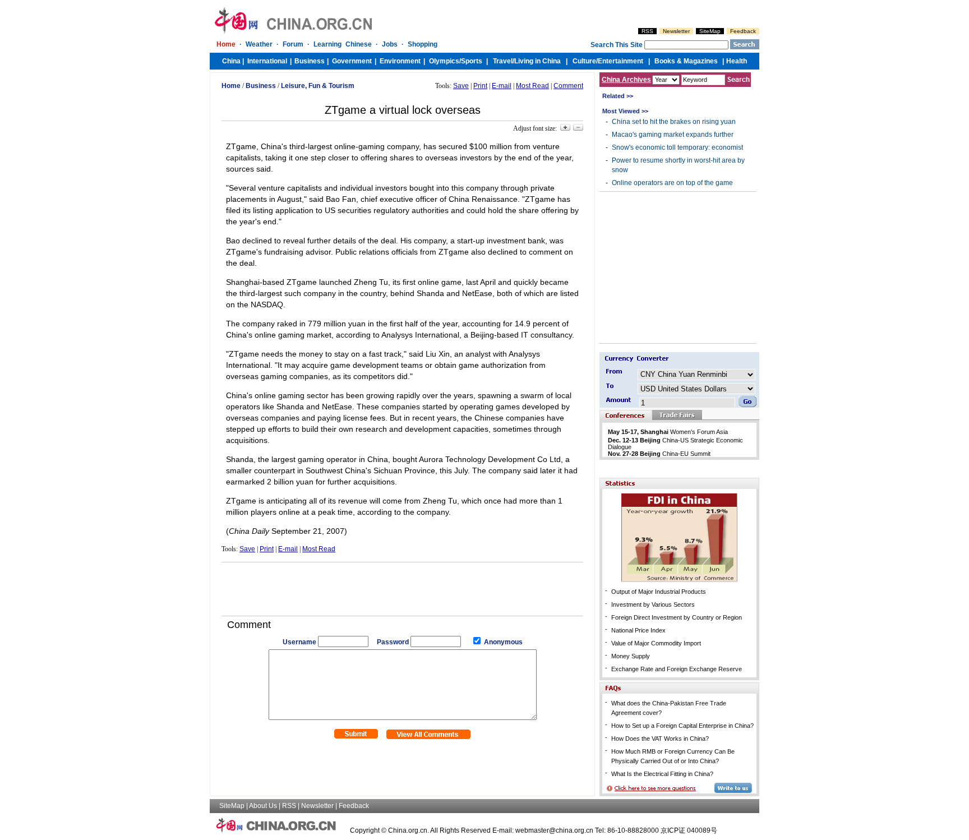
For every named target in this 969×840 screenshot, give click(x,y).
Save (461, 86)
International (267, 61)
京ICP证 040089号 (689, 830)
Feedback (743, 31)
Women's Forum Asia (668, 431)
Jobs (390, 44)
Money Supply (630, 656)
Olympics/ (445, 61)
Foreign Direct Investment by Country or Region (676, 617)
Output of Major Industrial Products (658, 591)
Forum (293, 44)
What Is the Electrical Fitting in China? (662, 773)
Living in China (537, 61)
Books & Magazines (686, 61)
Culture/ (585, 61)
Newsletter (676, 31)
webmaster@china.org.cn (554, 830)
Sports (471, 61)
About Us (263, 806)
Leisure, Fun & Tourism (317, 86)
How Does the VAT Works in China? (660, 738)
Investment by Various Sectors (653, 604)
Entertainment (620, 61)
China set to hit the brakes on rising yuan (674, 122)
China (231, 61)
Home (226, 44)
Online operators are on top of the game (672, 183)
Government (352, 61)
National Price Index (638, 630)
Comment (568, 86)
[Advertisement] (402, 585)
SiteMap (710, 31)
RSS (647, 31)
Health (736, 61)
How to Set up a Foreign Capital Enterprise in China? (682, 725)
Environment (400, 61)
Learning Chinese (342, 44)
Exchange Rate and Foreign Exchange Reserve (676, 669)
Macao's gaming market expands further (672, 135)
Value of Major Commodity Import (656, 643)
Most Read (532, 86)
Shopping (422, 44)
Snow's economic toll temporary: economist (677, 147)
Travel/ (503, 61)
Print (480, 86)
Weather (259, 44)
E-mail (501, 86)
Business (309, 61)
